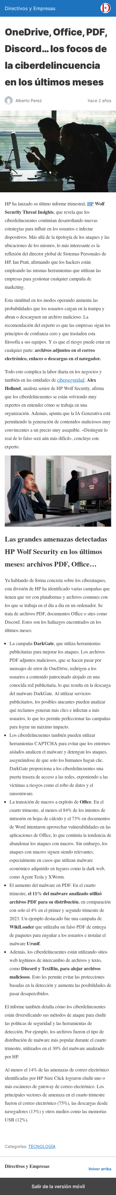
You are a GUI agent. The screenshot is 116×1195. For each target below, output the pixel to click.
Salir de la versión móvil (58, 1186)
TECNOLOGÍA (41, 1146)
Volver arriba (99, 1169)
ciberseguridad (70, 380)
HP (90, 203)
